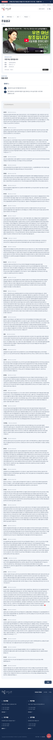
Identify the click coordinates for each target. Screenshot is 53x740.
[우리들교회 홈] (6, 8)
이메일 (50, 692)
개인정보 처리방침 (38, 692)
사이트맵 (45, 692)
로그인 (44, 4)
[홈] (2, 16)
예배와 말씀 (9, 16)
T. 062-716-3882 (32, 724)
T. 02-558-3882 (31, 707)
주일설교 (26, 16)
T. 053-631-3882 (5, 724)
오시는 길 (4, 712)
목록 (48, 682)
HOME (2, 4)
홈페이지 (4, 728)
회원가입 (49, 4)
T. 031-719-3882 (5, 707)
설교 (18, 16)
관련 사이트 (9, 4)
